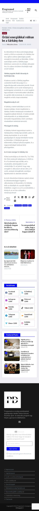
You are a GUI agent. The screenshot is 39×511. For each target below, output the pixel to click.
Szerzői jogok (10, 484)
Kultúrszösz (20, 20)
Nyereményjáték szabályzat (15, 492)
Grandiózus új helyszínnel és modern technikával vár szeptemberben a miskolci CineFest (27, 355)
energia (25, 205)
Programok (14, 18)
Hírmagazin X (19, 508)
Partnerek (9, 499)
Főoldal (4, 28)
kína (30, 205)
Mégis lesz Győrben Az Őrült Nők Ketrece (27, 262)
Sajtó (7, 22)
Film (13, 20)
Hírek (7, 18)
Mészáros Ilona (12, 44)
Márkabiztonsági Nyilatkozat (15, 488)
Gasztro (8, 20)
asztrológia (18, 205)
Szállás (21, 18)
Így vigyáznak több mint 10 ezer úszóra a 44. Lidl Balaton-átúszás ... (10, 263)
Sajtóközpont (10, 473)
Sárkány (7, 208)
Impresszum (10, 469)
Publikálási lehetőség (13, 495)
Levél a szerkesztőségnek (14, 477)
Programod (8, 9)
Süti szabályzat (11, 480)
